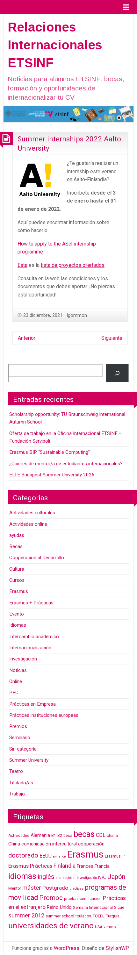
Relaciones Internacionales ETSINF (55, 45)
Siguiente (111, 338)
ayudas (16, 535)
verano (110, 927)
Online (15, 681)
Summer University (28, 760)
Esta (22, 265)
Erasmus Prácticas (30, 866)
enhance (59, 856)
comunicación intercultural (49, 844)
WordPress (66, 948)
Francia (102, 866)
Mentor (14, 888)
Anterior (26, 338)
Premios (18, 726)
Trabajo (17, 794)
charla (112, 835)
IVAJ (102, 877)
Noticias (18, 670)
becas (84, 834)
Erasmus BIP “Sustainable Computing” (49, 452)
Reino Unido (59, 907)
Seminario (19, 737)
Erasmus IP (115, 856)
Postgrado (55, 888)
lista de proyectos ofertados (73, 265)
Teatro (16, 771)
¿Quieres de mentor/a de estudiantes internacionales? (66, 464)
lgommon (77, 315)
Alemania (40, 835)
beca (67, 835)
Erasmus (18, 591)
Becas (16, 546)
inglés (46, 876)
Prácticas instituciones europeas (43, 715)
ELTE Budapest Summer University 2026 (52, 475)
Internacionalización (30, 648)
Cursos (17, 580)
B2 (59, 835)
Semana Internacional (93, 907)
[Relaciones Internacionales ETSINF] (68, 114)
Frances (85, 866)
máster (31, 887)
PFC (13, 692)
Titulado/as (21, 783)
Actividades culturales (32, 513)
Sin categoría (23, 749)
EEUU (46, 856)
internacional (66, 878)
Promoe (51, 898)
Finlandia (65, 865)
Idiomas (17, 625)
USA (98, 927)
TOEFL (98, 916)
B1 (53, 835)
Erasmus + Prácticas (31, 603)
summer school (60, 916)
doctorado (23, 855)
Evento (16, 614)
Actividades (18, 835)
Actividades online (28, 524)
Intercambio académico (34, 636)
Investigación (23, 659)
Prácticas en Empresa (32, 704)
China (14, 844)
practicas (76, 889)
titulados (83, 916)
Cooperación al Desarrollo (36, 557)
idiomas (22, 876)
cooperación (91, 844)
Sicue (119, 907)
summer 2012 (26, 915)
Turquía (112, 916)
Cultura (16, 569)
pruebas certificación (83, 898)
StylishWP (117, 948)
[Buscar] (117, 373)
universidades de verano (51, 925)
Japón (116, 876)
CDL (100, 835)
